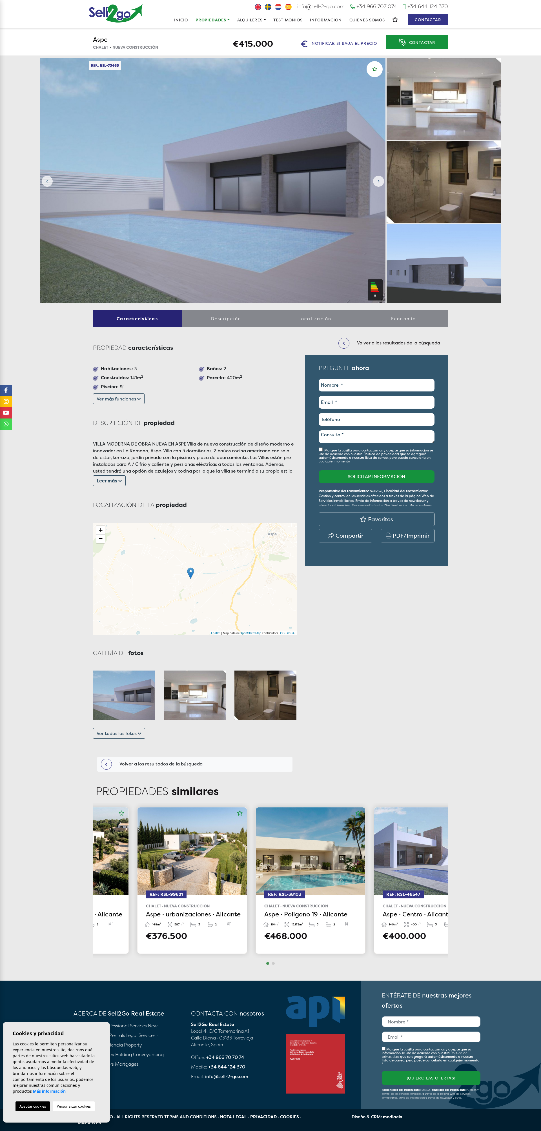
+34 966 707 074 (376, 6)
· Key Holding (118, 1054)
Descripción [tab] (226, 319)
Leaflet (215, 633)
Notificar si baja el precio (343, 43)
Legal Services (141, 1035)
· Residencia (110, 1045)
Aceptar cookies (32, 1106)
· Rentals (116, 1035)
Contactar (428, 19)
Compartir (348, 535)
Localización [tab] (315, 319)
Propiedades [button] (211, 20)
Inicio (181, 20)
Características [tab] (137, 319)
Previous (47, 181)
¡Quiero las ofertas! (431, 1078)
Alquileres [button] (250, 20)
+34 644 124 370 (427, 6)
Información (326, 20)
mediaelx (392, 1117)
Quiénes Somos (367, 20)
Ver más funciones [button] (117, 399)
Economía (403, 319)
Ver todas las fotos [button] (117, 733)
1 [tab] (267, 963)
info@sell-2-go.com (321, 6)
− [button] (101, 538)
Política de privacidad (381, 453)
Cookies (289, 1117)
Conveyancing (148, 1054)
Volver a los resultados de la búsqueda (161, 764)
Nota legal (233, 1117)
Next (378, 181)
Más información (49, 1091)
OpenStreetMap (250, 633)
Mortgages (126, 1064)
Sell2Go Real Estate (116, 13)
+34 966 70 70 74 (225, 1057)
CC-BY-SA (287, 633)
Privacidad (263, 1117)
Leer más (107, 481)
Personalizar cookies (74, 1106)
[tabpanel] (152, 880)
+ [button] (101, 530)
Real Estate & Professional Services (110, 1026)
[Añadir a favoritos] (374, 69)
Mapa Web (89, 1123)
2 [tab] (273, 963)
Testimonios (287, 20)
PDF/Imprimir (410, 535)
